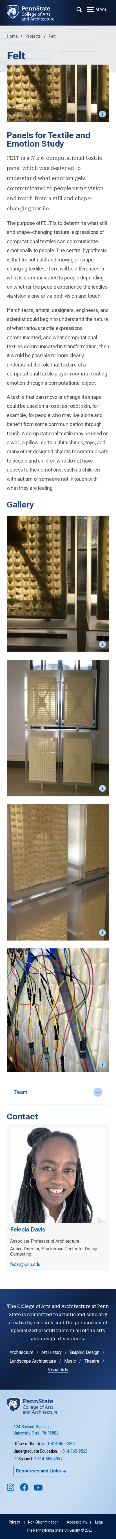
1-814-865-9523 (73, 1451)
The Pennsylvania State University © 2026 (60, 1530)
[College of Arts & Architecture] (34, 13)
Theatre (91, 1361)
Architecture (22, 1352)
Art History (51, 1352)
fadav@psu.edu (25, 1264)
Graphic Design (84, 1352)
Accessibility (77, 1522)
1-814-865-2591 (61, 1443)
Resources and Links (38, 1471)
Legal (99, 1522)
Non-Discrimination (43, 1522)
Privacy (14, 1522)
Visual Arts (58, 1369)
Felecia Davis (27, 1229)
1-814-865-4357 (48, 1458)
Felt (52, 36)
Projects (33, 36)
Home (12, 36)
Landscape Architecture (33, 1361)
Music (70, 1361)
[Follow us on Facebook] (25, 1490)
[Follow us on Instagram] (11, 1490)
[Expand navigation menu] (79, 9)
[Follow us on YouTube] (39, 1490)
